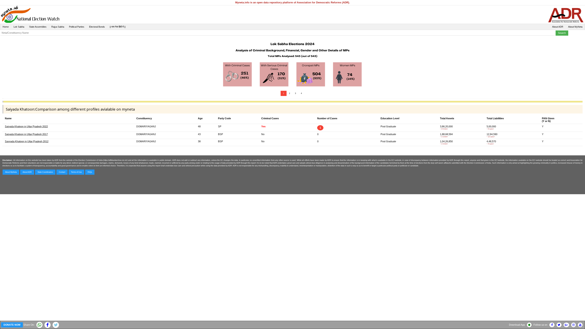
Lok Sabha (19, 26)
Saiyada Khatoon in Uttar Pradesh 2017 (26, 134)
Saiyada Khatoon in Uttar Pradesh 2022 (26, 126)
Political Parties (76, 26)
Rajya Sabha (57, 26)
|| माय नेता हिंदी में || (118, 26)
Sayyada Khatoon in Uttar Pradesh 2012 (26, 141)
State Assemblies (37, 26)
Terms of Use (76, 172)
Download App (517, 325)
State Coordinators (45, 172)
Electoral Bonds (97, 26)
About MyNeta (575, 26)
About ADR (557, 26)
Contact (62, 172)
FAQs (90, 172)
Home (6, 26)
